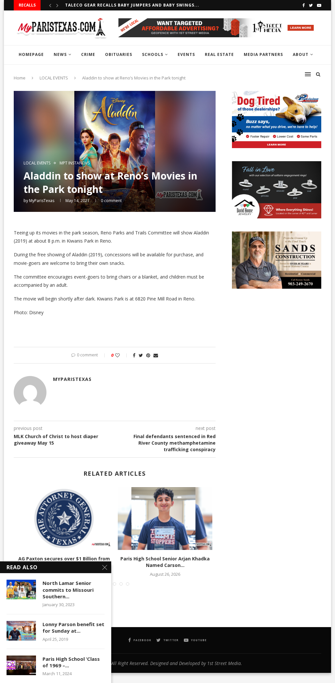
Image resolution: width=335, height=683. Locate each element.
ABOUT (301, 54)
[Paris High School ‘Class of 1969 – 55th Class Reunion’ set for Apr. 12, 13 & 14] (21, 665)
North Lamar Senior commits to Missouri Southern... (68, 590)
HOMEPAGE (31, 54)
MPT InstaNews (75, 163)
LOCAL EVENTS (37, 163)
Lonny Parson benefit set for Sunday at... (73, 627)
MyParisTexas (41, 200)
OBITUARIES (118, 54)
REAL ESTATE (219, 54)
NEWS (60, 54)
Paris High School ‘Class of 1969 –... (71, 662)
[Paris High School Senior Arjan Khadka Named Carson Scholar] (165, 518)
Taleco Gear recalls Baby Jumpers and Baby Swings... (132, 5)
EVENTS (186, 54)
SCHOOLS (152, 54)
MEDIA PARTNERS (263, 54)
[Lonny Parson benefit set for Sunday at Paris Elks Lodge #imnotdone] (21, 630)
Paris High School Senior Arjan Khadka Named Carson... (165, 561)
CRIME (88, 54)
